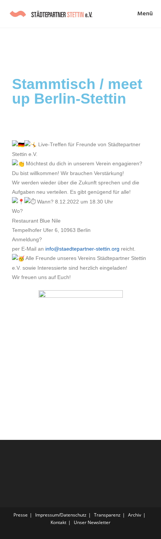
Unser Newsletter (92, 522)
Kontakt (58, 522)
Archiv (134, 515)
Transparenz (107, 515)
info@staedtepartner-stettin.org (82, 249)
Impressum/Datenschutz (60, 515)
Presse (20, 515)
